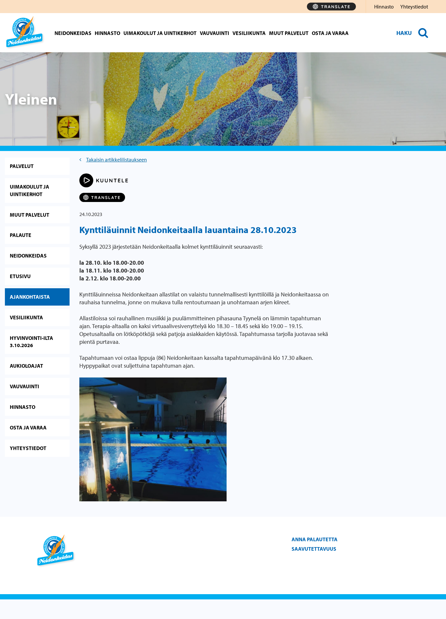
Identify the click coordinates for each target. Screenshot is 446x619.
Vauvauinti (214, 33)
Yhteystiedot (414, 6)
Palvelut (22, 166)
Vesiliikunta (249, 33)
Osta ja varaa (330, 33)
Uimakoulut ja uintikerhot (160, 33)
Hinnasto (384, 6)
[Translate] (331, 6)
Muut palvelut (289, 33)
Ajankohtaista (30, 296)
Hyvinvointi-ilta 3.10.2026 (31, 342)
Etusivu (20, 276)
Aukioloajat (26, 365)
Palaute (20, 235)
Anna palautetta (315, 539)
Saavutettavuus (314, 548)
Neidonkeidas (73, 33)
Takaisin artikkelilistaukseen (116, 159)
